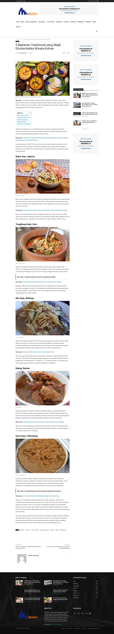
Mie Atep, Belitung (22, 120)
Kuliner (20, 39)
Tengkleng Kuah (63, 530)
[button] (96, 31)
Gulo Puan (28, 530)
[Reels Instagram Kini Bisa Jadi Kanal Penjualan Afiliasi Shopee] (77, 114)
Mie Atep (52, 530)
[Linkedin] (93, 1)
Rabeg (57, 530)
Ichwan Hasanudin (23, 53)
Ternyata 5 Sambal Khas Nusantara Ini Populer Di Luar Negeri (42, 282)
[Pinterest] (33, 57)
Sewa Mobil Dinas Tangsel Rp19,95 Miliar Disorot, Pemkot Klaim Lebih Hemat (89, 104)
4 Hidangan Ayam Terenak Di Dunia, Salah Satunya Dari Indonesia (43, 422)
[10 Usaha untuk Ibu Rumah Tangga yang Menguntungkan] (48, 600)
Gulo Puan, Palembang (24, 124)
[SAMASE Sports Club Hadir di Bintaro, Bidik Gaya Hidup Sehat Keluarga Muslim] (77, 95)
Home (17, 39)
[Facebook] (89, 1)
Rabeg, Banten (21, 122)
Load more (85, 128)
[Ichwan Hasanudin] (17, 53)
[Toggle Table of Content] (29, 113)
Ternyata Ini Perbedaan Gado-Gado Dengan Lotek (38, 352)
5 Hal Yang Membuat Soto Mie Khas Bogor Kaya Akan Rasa (41, 496)
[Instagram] (91, 1)
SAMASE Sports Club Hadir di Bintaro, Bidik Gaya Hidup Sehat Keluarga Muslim (90, 95)
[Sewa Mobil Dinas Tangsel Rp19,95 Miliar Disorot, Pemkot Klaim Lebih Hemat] (77, 105)
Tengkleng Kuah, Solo (23, 117)
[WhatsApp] (37, 57)
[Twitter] (95, 1)
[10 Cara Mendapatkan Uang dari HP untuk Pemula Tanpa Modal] (19, 600)
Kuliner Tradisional (35, 530)
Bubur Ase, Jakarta (23, 115)
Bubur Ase (22, 530)
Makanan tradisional (45, 530)
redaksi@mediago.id (56, 624)
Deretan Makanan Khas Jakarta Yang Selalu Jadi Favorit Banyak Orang (45, 210)
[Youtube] (97, 1)
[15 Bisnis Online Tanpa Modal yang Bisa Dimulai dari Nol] (77, 122)
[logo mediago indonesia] (28, 11)
